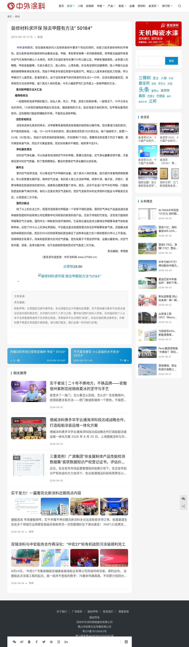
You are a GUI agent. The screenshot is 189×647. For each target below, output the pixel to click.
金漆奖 (152, 5)
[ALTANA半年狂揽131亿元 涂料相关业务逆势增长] (147, 214)
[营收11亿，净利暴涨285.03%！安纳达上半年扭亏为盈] (147, 231)
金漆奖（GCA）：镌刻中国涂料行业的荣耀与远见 (169, 161)
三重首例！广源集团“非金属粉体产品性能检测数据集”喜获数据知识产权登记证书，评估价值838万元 (87, 459)
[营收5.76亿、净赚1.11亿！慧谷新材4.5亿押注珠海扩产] (147, 248)
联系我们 (108, 611)
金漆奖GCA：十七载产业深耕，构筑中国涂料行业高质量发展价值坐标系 (147, 161)
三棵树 (145, 77)
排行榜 (166, 5)
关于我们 (61, 611)
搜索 (171, 60)
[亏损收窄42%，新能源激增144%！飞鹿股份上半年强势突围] (147, 335)
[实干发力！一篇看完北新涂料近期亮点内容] (69, 506)
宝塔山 (155, 90)
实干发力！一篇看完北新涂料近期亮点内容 (46, 493)
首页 (61, 5)
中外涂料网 (23, 47)
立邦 (153, 101)
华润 (171, 78)
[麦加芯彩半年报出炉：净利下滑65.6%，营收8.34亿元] (147, 283)
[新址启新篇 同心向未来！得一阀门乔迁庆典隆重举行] (147, 300)
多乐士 (161, 83)
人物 (80, 5)
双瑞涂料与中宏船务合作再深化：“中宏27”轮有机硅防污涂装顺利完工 (68, 544)
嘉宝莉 (144, 83)
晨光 (169, 96)
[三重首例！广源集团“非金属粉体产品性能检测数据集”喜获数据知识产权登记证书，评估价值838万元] (28, 465)
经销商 (90, 5)
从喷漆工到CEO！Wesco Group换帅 (166, 317)
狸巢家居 (123, 611)
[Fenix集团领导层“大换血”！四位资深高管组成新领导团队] (147, 352)
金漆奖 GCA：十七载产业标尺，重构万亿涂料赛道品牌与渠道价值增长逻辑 (169, 139)
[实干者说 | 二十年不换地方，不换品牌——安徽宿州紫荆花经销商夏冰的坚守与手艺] (28, 392)
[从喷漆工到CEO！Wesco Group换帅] (147, 318)
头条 (144, 89)
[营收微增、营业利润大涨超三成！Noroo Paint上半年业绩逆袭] (147, 369)
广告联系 (77, 611)
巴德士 (150, 96)
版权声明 (92, 611)
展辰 (142, 96)
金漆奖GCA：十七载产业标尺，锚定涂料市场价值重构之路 (147, 139)
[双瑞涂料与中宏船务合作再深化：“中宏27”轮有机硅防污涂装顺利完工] (69, 558)
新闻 (69, 5)
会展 (132, 5)
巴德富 (161, 96)
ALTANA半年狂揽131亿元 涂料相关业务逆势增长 (169, 213)
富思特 (165, 90)
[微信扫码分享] (14, 641)
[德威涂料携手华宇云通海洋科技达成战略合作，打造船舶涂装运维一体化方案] (28, 428)
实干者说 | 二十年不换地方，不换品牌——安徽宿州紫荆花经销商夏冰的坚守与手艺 (88, 386)
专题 (99, 5)
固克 (154, 83)
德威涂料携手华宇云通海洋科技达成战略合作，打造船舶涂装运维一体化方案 (88, 423)
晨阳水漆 (143, 102)
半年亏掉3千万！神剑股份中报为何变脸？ (168, 265)
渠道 (121, 5)
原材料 (141, 5)
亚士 (156, 78)
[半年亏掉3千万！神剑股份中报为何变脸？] (147, 266)
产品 (110, 5)
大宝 (169, 83)
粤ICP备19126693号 (94, 631)
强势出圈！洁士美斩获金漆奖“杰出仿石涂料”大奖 (147, 184)
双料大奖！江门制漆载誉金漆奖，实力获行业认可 (169, 184)
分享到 (68, 266)
